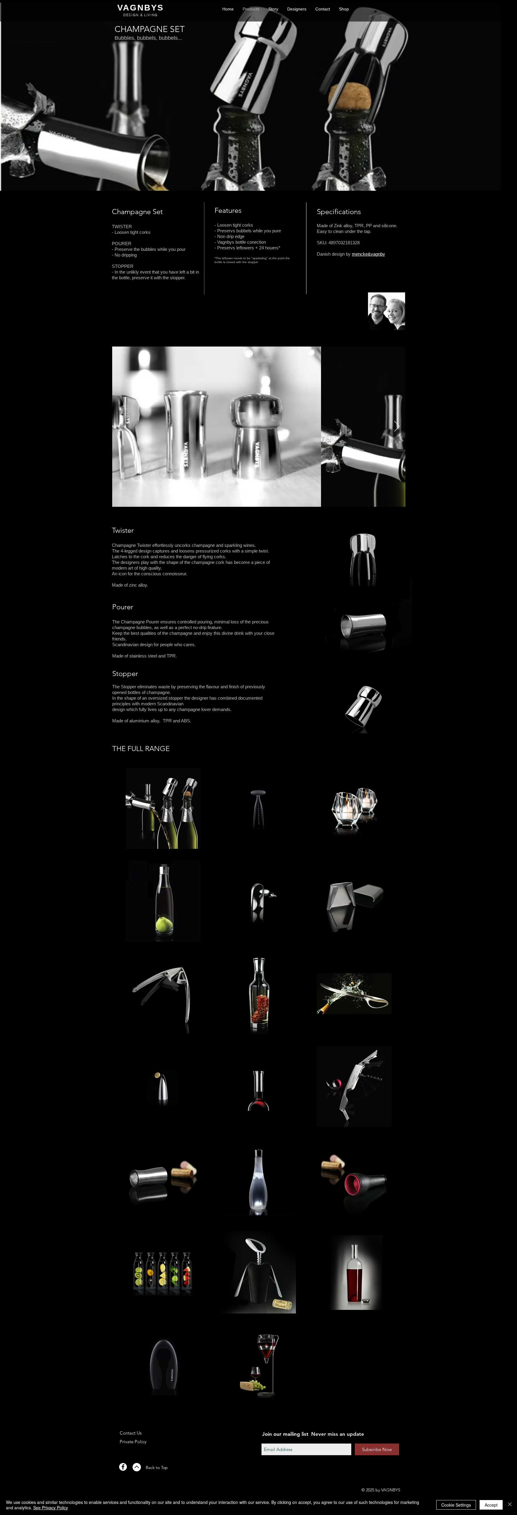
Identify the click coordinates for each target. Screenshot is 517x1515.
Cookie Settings (456, 1505)
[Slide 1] (255, 497)
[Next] (397, 426)
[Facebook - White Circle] (123, 1467)
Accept (491, 1505)
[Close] (509, 1504)
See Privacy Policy (50, 1508)
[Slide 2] (262, 497)
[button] (343, 9)
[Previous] (120, 426)
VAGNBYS (140, 7)
